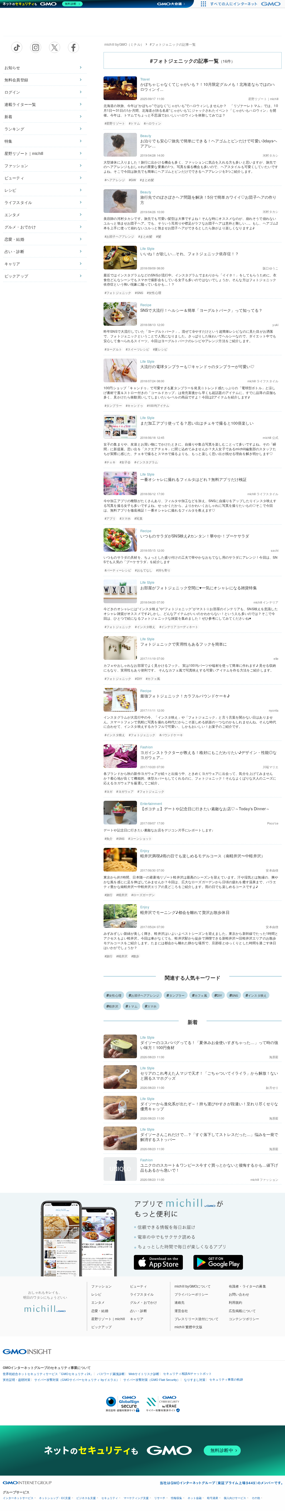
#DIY (138, 678)
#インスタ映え (145, 626)
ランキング (14, 129)
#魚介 (108, 838)
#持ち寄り (163, 570)
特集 (8, 141)
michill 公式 (270, 437)
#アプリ (110, 518)
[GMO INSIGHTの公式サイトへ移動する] (27, 1351)
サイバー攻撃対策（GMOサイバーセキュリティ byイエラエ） (76, 1379)
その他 (256, 1498)
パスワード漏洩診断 (111, 1374)
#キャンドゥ (134, 405)
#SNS (139, 292)
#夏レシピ (160, 349)
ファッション (16, 165)
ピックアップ (16, 276)
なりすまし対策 (194, 1379)
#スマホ (125, 518)
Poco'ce (272, 823)
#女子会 (125, 462)
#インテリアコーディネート (178, 626)
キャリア (12, 263)
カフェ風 (201, 995)
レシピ (10, 190)
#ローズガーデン (143, 894)
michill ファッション (264, 1179)
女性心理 (115, 995)
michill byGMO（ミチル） (124, 44)
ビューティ (14, 178)
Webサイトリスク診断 (144, 1374)
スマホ (152, 1006)
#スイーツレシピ (137, 349)
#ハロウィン (152, 123)
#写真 (138, 518)
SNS (235, 995)
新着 (8, 116)
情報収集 (176, 1498)
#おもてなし (143, 570)
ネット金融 (195, 1498)
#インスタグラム (146, 462)
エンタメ (12, 214)
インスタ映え (257, 995)
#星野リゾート (115, 123)
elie (276, 658)
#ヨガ (108, 791)
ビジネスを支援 (86, 1498)
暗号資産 (212, 1498)
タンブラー (177, 995)
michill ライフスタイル (262, 381)
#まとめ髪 (147, 179)
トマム (132, 1006)
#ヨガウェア (125, 791)
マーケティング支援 (136, 1498)
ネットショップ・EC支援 (55, 1498)
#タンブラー (113, 405)
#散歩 (135, 956)
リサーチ (159, 1498)
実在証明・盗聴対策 (16, 1379)
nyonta (273, 710)
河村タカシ (270, 155)
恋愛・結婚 (14, 239)
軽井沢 (113, 1006)
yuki (275, 324)
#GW (132, 179)
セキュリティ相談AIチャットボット (187, 1373)
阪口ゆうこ (270, 268)
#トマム (134, 123)
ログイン (12, 92)
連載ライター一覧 (20, 104)
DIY (219, 995)
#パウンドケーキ (171, 735)
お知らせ (12, 67)
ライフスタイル (18, 202)
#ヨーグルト (113, 349)
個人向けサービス (235, 1498)
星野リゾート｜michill (23, 153)
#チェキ (110, 462)
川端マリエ (270, 767)
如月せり (272, 1087)
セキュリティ (109, 1498)
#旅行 (108, 894)
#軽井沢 (121, 894)
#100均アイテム (158, 405)
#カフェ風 (153, 678)
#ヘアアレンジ (115, 179)
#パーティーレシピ (118, 570)
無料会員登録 (16, 79)
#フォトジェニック (118, 292)
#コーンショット (140, 838)
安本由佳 (272, 870)
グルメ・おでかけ (20, 227)
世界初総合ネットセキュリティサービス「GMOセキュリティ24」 (48, 1374)
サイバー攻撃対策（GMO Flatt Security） (151, 1379)
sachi (274, 550)
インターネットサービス (18, 1498)
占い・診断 (14, 251)
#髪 (158, 236)
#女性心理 (154, 292)
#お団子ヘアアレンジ (119, 236)
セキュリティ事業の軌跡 (226, 1379)
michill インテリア (266, 602)
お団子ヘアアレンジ (145, 995)
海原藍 (273, 1057)
